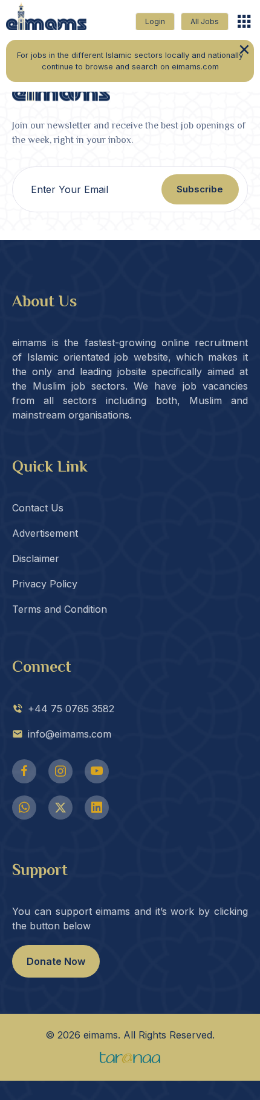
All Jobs (204, 21)
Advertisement (45, 533)
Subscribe (200, 189)
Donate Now (56, 961)
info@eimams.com (69, 734)
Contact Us (37, 508)
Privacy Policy (44, 584)
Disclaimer (35, 558)
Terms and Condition (59, 609)
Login (155, 21)
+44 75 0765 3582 (71, 709)
